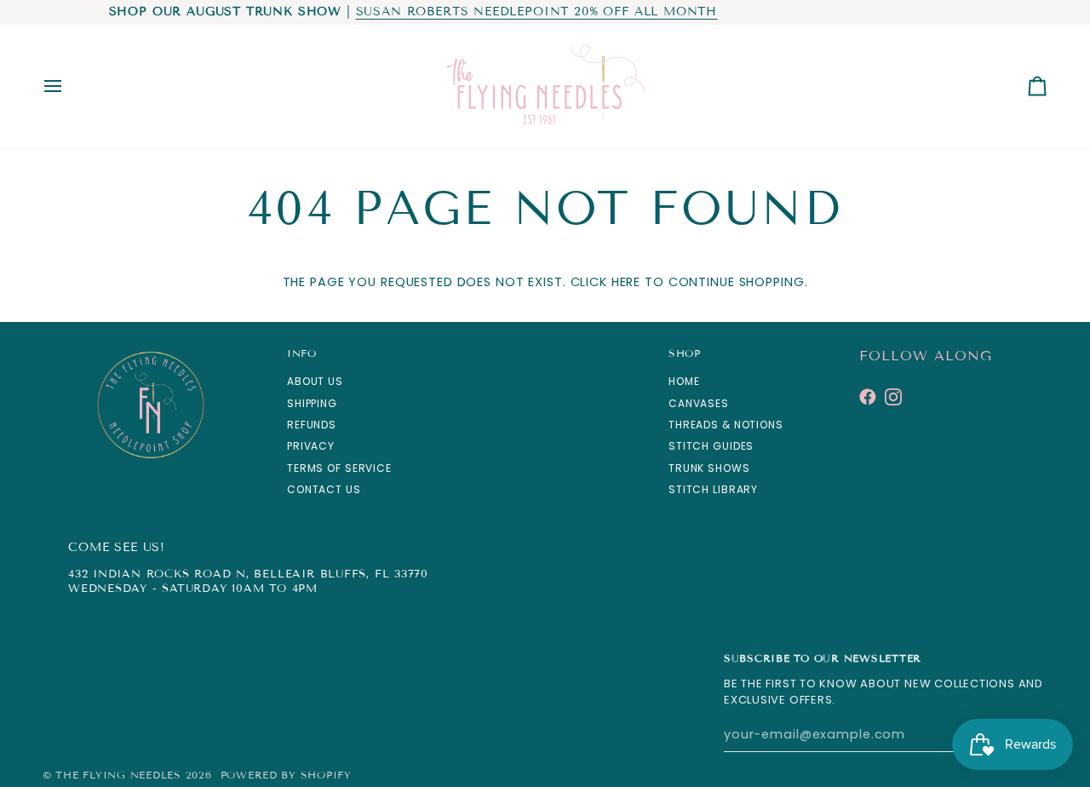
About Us (315, 381)
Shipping (312, 403)
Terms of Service (339, 468)
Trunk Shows (709, 468)
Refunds (311, 424)
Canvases (698, 403)
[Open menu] (68, 86)
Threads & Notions (725, 424)
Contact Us (324, 489)
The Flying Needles (118, 774)
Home (683, 381)
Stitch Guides (711, 446)
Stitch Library (713, 489)
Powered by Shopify (286, 774)
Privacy (311, 446)
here (625, 281)
